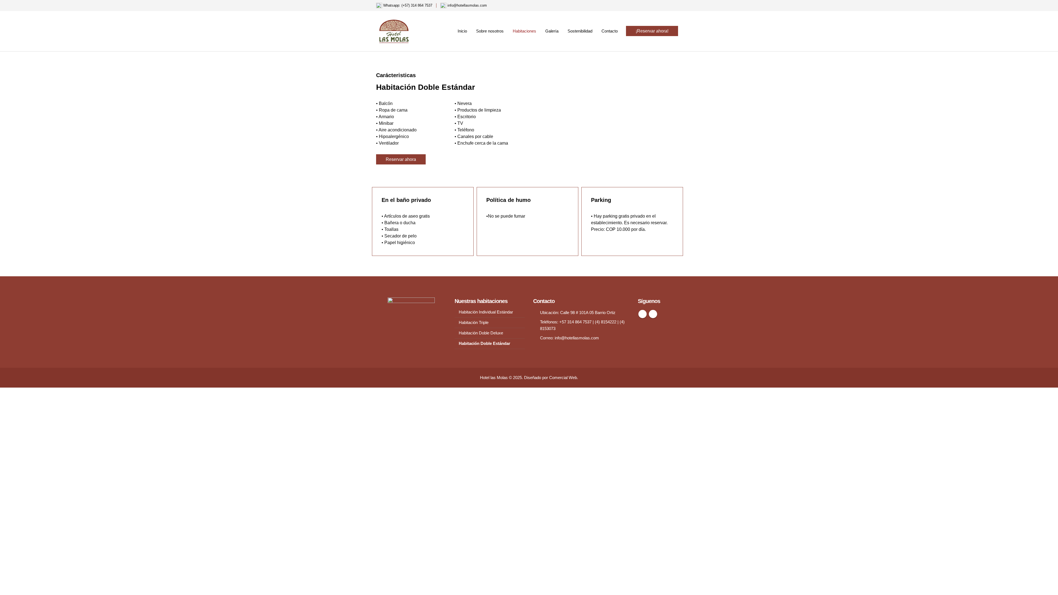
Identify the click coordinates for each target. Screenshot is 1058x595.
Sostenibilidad (580, 31)
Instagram (653, 314)
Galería (551, 31)
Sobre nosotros (490, 31)
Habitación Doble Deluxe (481, 333)
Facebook (642, 314)
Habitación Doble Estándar (484, 343)
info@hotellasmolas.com (577, 338)
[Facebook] (668, 5)
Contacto (609, 31)
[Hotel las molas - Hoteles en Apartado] (394, 31)
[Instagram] (678, 5)
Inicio (462, 31)
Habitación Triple (473, 322)
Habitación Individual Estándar (486, 312)
